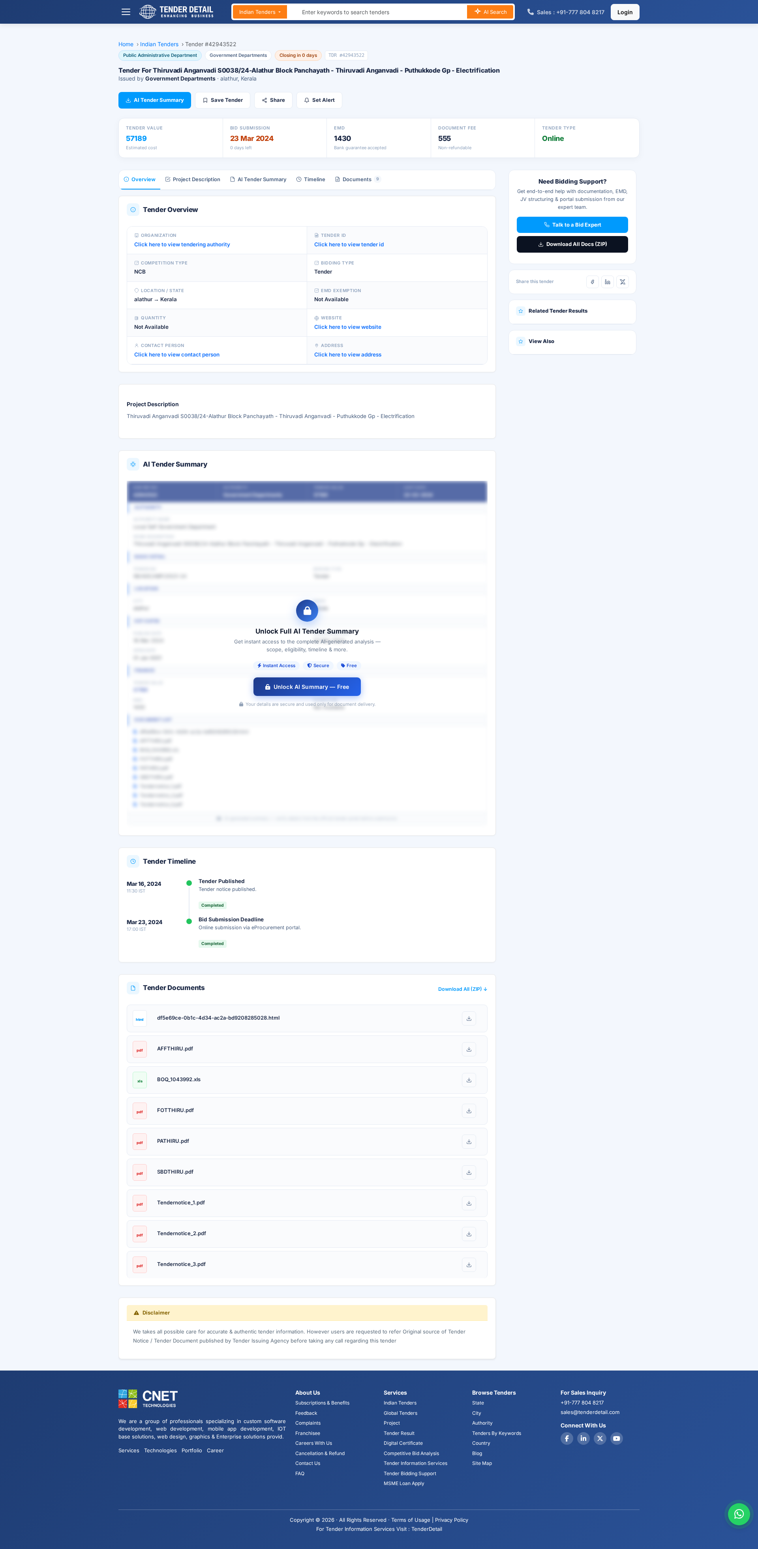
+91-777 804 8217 (582, 1402)
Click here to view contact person (177, 354)
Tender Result (399, 1433)
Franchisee (307, 1433)
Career (215, 1450)
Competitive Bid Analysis (411, 1453)
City (476, 1413)
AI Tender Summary (159, 100)
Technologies (160, 1450)
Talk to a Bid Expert (576, 224)
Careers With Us (313, 1443)
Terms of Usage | (412, 1520)
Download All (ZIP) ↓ (463, 989)
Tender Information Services (415, 1463)
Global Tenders (400, 1413)
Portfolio (192, 1450)
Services (128, 1450)
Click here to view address (347, 354)
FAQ (299, 1473)
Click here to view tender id (349, 244)
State (478, 1403)
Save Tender (227, 100)
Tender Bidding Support (410, 1473)
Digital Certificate (403, 1443)
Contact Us (307, 1463)
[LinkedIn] (607, 282)
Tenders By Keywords (496, 1433)
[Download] (469, 1018)
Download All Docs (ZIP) (576, 244)
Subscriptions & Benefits (322, 1403)
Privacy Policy (451, 1520)
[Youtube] (616, 1438)
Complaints (308, 1423)
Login (625, 12)
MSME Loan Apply (404, 1483)
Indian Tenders (258, 12)
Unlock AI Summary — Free (311, 686)
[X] (622, 282)
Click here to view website (347, 327)
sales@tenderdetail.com (590, 1412)
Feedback (306, 1413)
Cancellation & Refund (320, 1453)
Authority (482, 1423)
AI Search (494, 12)
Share (277, 100)
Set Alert (323, 100)
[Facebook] (592, 282)
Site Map (482, 1463)
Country (481, 1443)
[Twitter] (600, 1438)
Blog (477, 1453)
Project (392, 1423)
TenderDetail (426, 1529)
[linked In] (583, 1438)
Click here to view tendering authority (182, 244)
